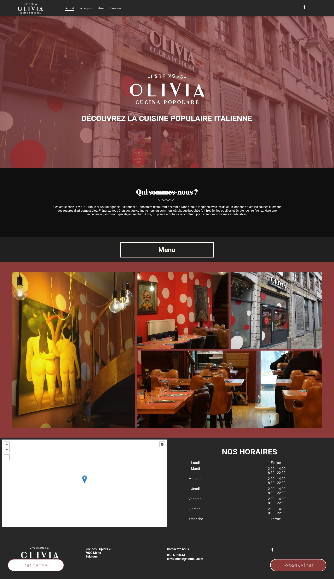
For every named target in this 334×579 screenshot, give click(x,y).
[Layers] (162, 444)
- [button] (6, 449)
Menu (167, 250)
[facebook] (304, 8)
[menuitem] (69, 8)
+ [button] (6, 444)
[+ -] (84, 483)
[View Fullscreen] (6, 457)
